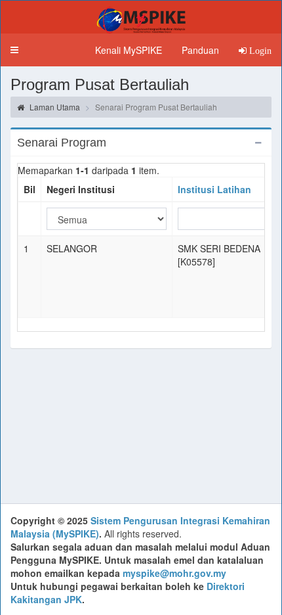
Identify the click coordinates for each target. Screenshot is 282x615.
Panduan (200, 50)
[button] (14, 50)
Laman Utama (54, 106)
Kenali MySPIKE (128, 50)
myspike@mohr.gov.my (174, 573)
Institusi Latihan (214, 189)
